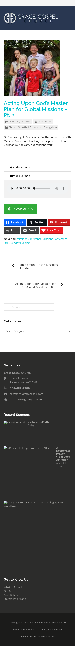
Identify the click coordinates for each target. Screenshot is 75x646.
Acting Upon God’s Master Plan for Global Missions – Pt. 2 (36, 109)
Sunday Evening (20, 243)
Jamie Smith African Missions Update (38, 266)
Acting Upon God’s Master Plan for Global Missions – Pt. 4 (35, 285)
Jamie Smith (45, 121)
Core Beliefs (11, 595)
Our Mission (11, 591)
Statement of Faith (15, 599)
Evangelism (50, 127)
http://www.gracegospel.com (27, 399)
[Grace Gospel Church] (31, 18)
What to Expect (13, 587)
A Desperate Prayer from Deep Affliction (63, 453)
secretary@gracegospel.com (26, 394)
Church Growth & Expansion (25, 127)
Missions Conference (29, 239)
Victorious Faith (38, 422)
